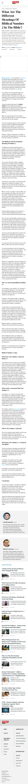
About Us (3, 781)
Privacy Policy (4, 778)
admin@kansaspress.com (6, 776)
